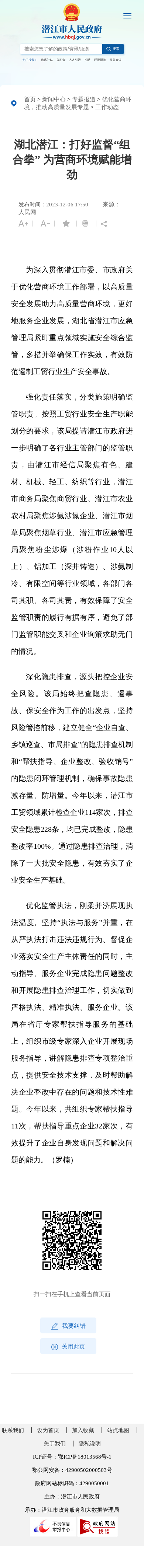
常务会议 (115, 60)
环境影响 (100, 60)
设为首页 (48, 1430)
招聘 (87, 60)
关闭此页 (73, 1346)
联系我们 (13, 1430)
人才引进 (75, 60)
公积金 (60, 60)
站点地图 (118, 1430)
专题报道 (84, 99)
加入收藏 (83, 1430)
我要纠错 (74, 1326)
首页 (30, 99)
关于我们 (55, 1443)
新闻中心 (54, 99)
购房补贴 (47, 60)
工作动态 (107, 107)
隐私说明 (90, 1443)
